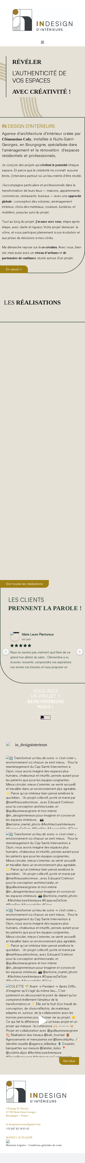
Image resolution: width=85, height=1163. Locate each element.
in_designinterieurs (31, 744)
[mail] (45, 717)
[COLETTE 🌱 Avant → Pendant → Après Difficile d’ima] (42, 1020)
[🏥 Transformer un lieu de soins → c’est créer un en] (42, 792)
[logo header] (42, 10)
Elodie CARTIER (33, 634)
